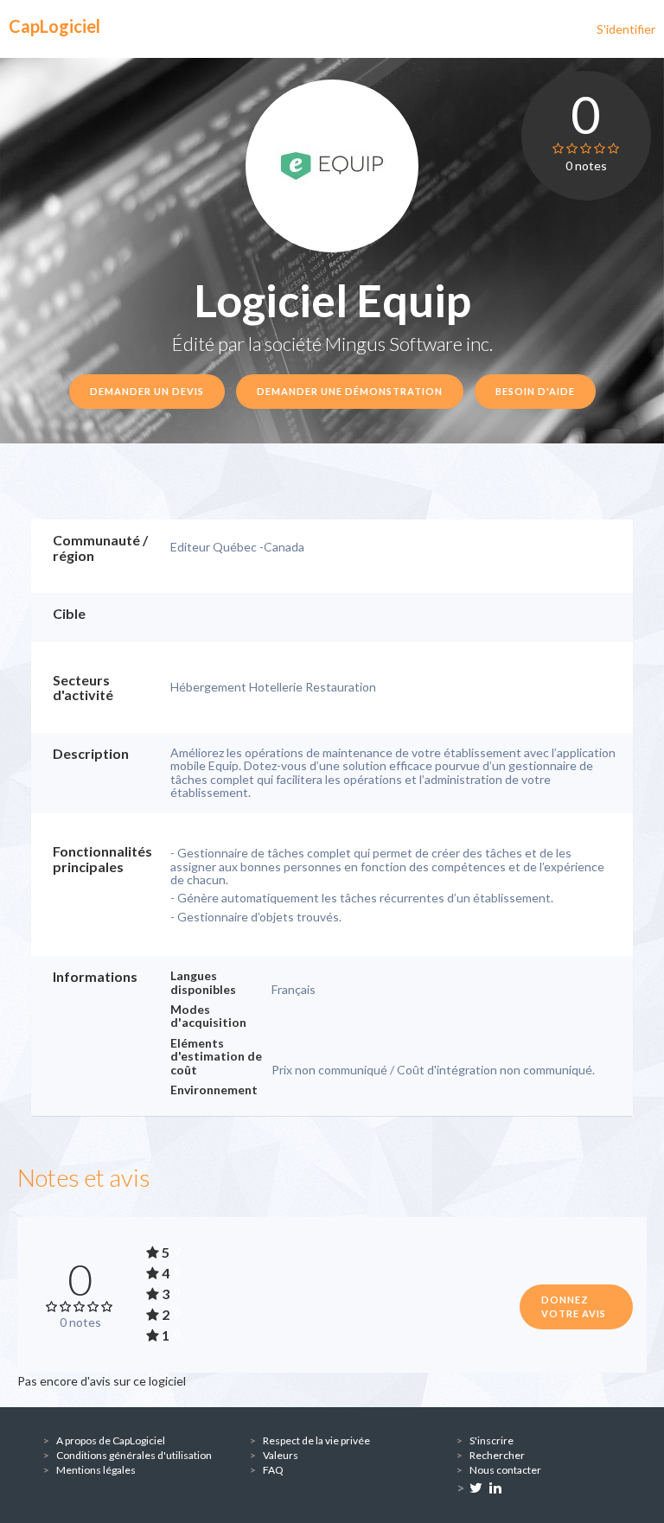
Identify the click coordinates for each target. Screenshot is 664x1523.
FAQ (273, 1469)
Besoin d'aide (535, 391)
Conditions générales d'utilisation (134, 1455)
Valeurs (280, 1455)
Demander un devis (147, 391)
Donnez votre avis (573, 1306)
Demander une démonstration (350, 391)
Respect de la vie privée (316, 1440)
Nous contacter (505, 1469)
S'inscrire (491, 1440)
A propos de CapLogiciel (110, 1440)
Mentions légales (96, 1469)
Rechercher (497, 1455)
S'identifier (626, 29)
